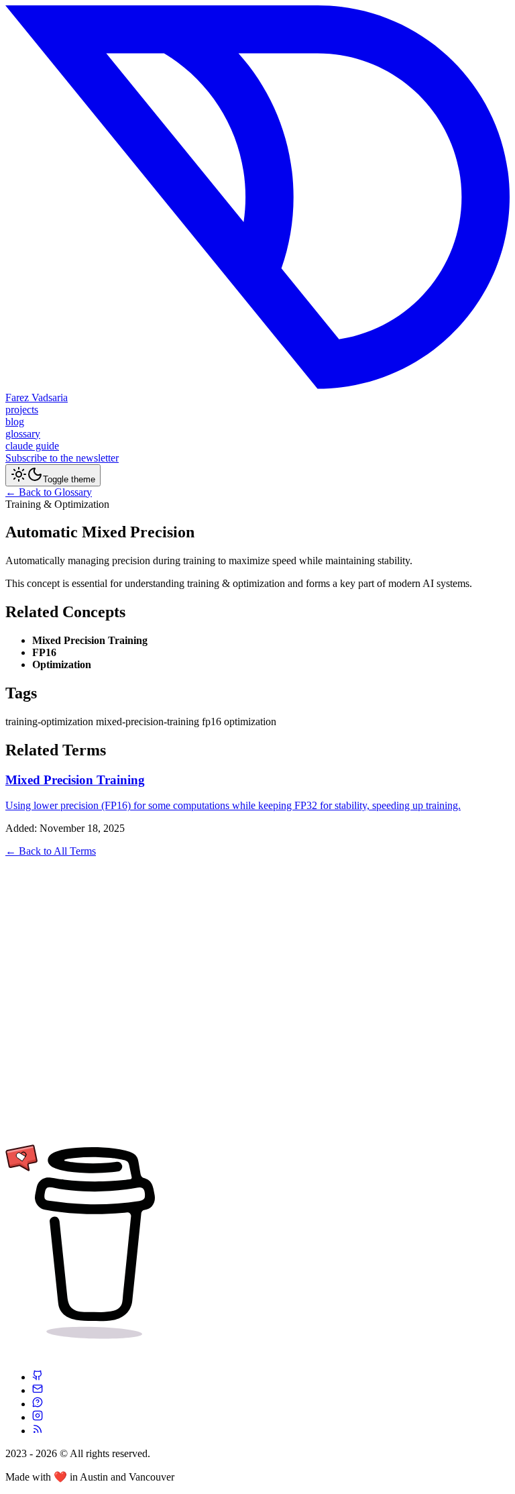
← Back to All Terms (50, 851)
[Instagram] (37, 1417)
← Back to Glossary (48, 492)
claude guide (32, 445)
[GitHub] (37, 1377)
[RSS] (37, 1430)
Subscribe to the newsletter (62, 458)
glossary (22, 433)
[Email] (37, 1390)
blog (14, 421)
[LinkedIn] (37, 1403)
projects (21, 409)
